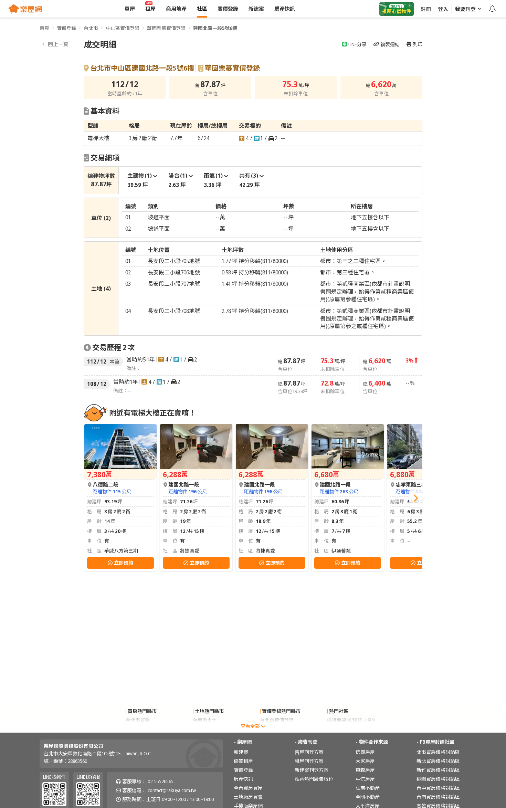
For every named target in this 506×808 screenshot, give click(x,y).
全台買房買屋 (248, 788)
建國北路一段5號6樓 (215, 28)
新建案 (241, 752)
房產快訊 (243, 779)
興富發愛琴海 (341, 729)
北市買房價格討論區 (438, 752)
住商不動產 (368, 788)
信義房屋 (365, 752)
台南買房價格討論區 (438, 797)
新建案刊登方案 (311, 770)
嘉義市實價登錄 (277, 729)
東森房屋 (365, 770)
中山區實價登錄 (122, 28)
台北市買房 (138, 720)
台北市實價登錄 (277, 720)
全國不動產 (368, 797)
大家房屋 (365, 761)
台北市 (91, 28)
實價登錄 (66, 28)
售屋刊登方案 (309, 752)
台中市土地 (205, 729)
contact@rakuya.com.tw (172, 790)
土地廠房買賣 (248, 797)
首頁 (44, 28)
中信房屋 (365, 779)
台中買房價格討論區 (438, 788)
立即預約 (123, 562)
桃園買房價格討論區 (438, 779)
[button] (415, 498)
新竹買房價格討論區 (438, 770)
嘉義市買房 (138, 729)
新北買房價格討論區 (438, 761)
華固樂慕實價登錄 (166, 28)
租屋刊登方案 (309, 761)
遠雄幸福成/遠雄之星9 (351, 720)
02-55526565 (160, 781)
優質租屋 (243, 761)
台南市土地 (205, 720)
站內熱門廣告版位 (314, 779)
